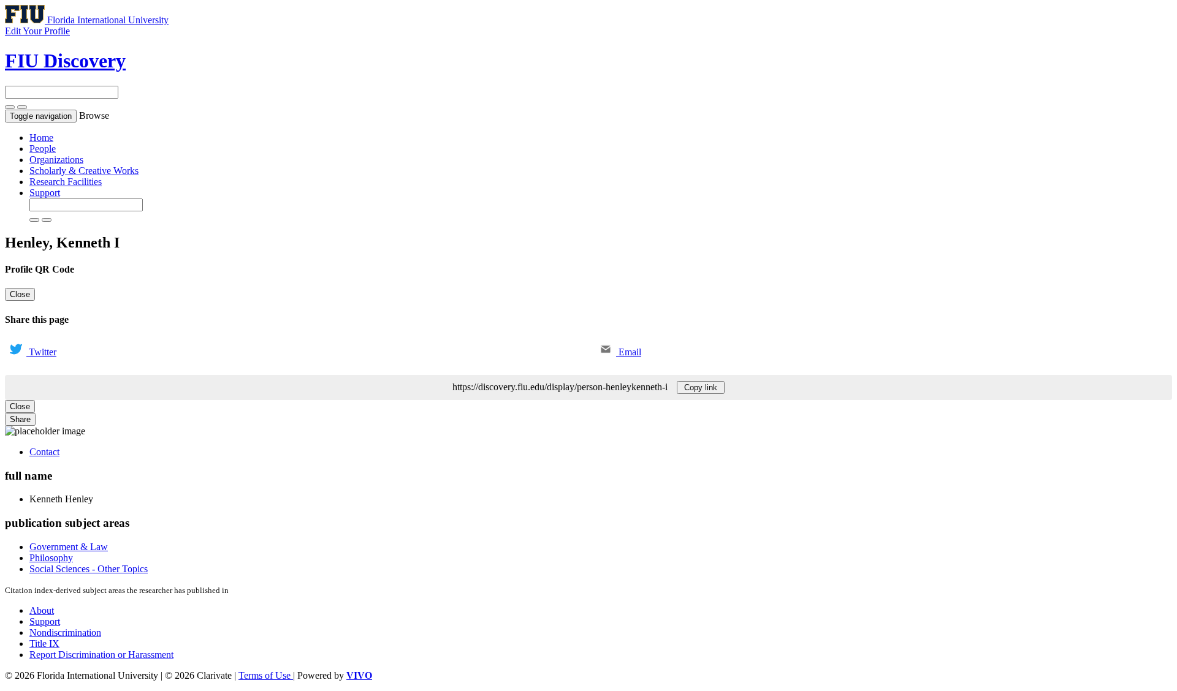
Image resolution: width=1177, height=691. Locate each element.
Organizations (56, 159)
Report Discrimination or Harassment (101, 654)
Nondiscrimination (65, 632)
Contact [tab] (44, 452)
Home (41, 137)
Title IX (44, 643)
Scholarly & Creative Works (84, 170)
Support (44, 192)
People (42, 148)
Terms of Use (265, 675)
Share (20, 419)
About (41, 610)
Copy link (700, 387)
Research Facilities (65, 181)
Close (20, 294)
